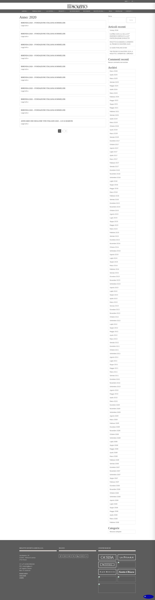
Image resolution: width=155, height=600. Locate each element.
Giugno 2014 (114, 262)
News (110, 11)
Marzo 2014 (114, 266)
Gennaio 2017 (114, 166)
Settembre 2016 (115, 177)
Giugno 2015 (114, 222)
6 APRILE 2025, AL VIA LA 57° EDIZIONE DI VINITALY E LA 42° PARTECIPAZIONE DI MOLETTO (120, 36)
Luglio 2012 (113, 324)
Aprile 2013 (113, 299)
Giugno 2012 (114, 328)
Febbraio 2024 (114, 97)
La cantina (49, 11)
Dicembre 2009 (115, 405)
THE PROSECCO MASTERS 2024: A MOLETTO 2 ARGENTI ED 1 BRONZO (121, 52)
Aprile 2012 (113, 335)
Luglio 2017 (113, 152)
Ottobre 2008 (114, 434)
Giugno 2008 (114, 445)
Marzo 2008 (114, 456)
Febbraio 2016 (114, 196)
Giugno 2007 (114, 478)
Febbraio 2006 (114, 522)
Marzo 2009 (114, 420)
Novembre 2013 (115, 280)
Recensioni (86, 11)
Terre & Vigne (36, 11)
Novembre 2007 (115, 471)
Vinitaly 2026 (114, 30)
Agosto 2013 (114, 288)
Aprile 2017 (113, 155)
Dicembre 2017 (115, 141)
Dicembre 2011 (115, 346)
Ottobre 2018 (114, 126)
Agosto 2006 (114, 500)
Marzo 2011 (114, 372)
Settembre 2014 (115, 251)
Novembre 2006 (115, 489)
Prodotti (61, 11)
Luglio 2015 (113, 218)
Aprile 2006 (113, 515)
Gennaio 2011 (114, 376)
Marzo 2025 (114, 78)
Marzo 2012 (114, 339)
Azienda (24, 11)
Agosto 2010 (114, 390)
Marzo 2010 (114, 401)
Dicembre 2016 (115, 170)
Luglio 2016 (113, 181)
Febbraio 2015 (114, 233)
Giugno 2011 (114, 365)
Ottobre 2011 (114, 350)
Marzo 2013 (114, 302)
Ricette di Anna (98, 11)
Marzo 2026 (114, 71)
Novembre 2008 (115, 431)
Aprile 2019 (113, 119)
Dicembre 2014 (115, 240)
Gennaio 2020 (114, 115)
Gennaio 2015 (114, 236)
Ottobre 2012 (114, 317)
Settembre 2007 (115, 475)
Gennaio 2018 (114, 137)
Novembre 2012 (115, 313)
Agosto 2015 (114, 214)
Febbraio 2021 (114, 111)
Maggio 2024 (114, 86)
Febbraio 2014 (114, 269)
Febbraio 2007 (114, 482)
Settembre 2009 (115, 412)
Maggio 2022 (114, 100)
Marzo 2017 (114, 159)
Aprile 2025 (113, 75)
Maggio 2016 (114, 189)
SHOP (126, 1)
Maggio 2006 (114, 511)
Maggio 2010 (114, 394)
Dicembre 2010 (115, 379)
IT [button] (132, 1)
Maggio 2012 (114, 332)
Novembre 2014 (115, 244)
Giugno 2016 (114, 185)
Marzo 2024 (114, 93)
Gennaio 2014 (114, 273)
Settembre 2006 (115, 497)
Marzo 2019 (114, 122)
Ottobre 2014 (114, 247)
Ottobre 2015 (114, 211)
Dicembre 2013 (115, 277)
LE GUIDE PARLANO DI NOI (118, 48)
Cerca (110, 16)
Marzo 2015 (114, 229)
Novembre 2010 (115, 383)
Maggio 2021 (114, 108)
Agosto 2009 (114, 416)
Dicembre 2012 (115, 310)
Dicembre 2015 (115, 203)
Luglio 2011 (113, 361)
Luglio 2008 (113, 442)
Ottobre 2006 (114, 493)
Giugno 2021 (114, 104)
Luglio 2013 (113, 291)
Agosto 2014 (114, 255)
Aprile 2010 (113, 398)
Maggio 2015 (114, 225)
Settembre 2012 (115, 321)
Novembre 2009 (115, 409)
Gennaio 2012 (114, 343)
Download (119, 11)
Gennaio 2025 (114, 82)
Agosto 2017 (114, 148)
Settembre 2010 (115, 387)
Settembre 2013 (115, 284)
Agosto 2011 (114, 357)
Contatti (128, 11)
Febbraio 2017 (114, 163)
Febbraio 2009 (114, 423)
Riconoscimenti (75, 11)
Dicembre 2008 (115, 427)
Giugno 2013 (114, 295)
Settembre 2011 (115, 354)
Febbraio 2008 (114, 460)
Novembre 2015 (115, 207)
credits (21, 578)
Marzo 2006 (114, 519)
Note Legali (22, 576)
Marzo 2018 (114, 133)
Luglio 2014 (113, 258)
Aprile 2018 (113, 130)
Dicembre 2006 (115, 486)
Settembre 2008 (115, 438)
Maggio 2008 (114, 449)
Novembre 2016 (115, 174)
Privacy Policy (23, 573)
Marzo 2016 (114, 192)
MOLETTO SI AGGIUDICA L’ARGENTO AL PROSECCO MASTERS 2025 (121, 43)
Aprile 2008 (113, 453)
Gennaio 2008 (114, 464)
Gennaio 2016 (114, 200)
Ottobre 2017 (114, 144)
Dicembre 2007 (115, 467)
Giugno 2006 (114, 508)
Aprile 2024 (113, 89)
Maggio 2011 (114, 368)
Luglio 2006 (113, 504)
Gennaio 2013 (114, 306)
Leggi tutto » (25, 26)
